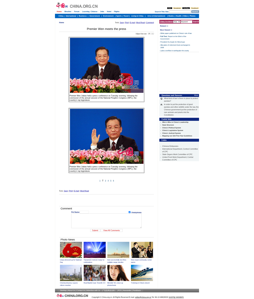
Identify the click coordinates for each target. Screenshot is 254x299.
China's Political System (171, 128)
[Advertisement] (106, 200)
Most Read (140, 23)
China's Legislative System (172, 130)
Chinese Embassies (170, 146)
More (196, 95)
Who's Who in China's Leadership (175, 122)
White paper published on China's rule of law (176, 33)
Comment (150, 23)
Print (127, 23)
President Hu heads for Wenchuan (172, 42)
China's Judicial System (171, 133)
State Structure (168, 125)
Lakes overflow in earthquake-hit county (174, 50)
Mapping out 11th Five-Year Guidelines (177, 136)
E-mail (132, 23)
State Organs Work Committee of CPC (177, 154)
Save (122, 23)
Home (61, 23)
